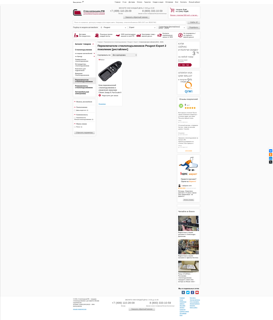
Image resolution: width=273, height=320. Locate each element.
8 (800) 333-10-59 (152, 10)
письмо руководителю (79, 309)
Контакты (183, 2)
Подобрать (193, 27)
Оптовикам (169, 2)
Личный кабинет (194, 2)
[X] (270, 162)
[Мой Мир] (270, 158)
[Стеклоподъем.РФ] (89, 12)
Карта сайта (193, 307)
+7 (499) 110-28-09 (120, 10)
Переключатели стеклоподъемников (84, 80)
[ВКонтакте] (270, 150)
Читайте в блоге (186, 211)
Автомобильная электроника (82, 92)
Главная (118, 2)
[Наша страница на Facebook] (192, 292)
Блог (176, 2)
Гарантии (147, 2)
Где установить (194, 302)
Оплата (139, 2)
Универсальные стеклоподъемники (81, 60)
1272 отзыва (188, 150)
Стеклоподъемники (83, 50)
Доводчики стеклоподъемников (82, 74)
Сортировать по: (104, 55)
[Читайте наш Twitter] (188, 292)
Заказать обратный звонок (136, 17)
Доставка (132, 2)
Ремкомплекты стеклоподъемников (84, 87)
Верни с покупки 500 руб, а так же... (184, 15)
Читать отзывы (188, 200)
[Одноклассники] (270, 154)
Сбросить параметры (84, 133)
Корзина (192, 305)
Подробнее (102, 104)
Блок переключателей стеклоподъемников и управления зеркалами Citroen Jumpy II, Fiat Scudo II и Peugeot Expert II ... (110, 89)
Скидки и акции (158, 2)
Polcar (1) (79, 127)
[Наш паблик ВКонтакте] (183, 292)
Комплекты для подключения (80, 69)
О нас (125, 2)
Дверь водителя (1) (82, 110)
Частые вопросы (195, 300)
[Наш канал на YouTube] (197, 292)
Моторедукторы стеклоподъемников (82, 65)
